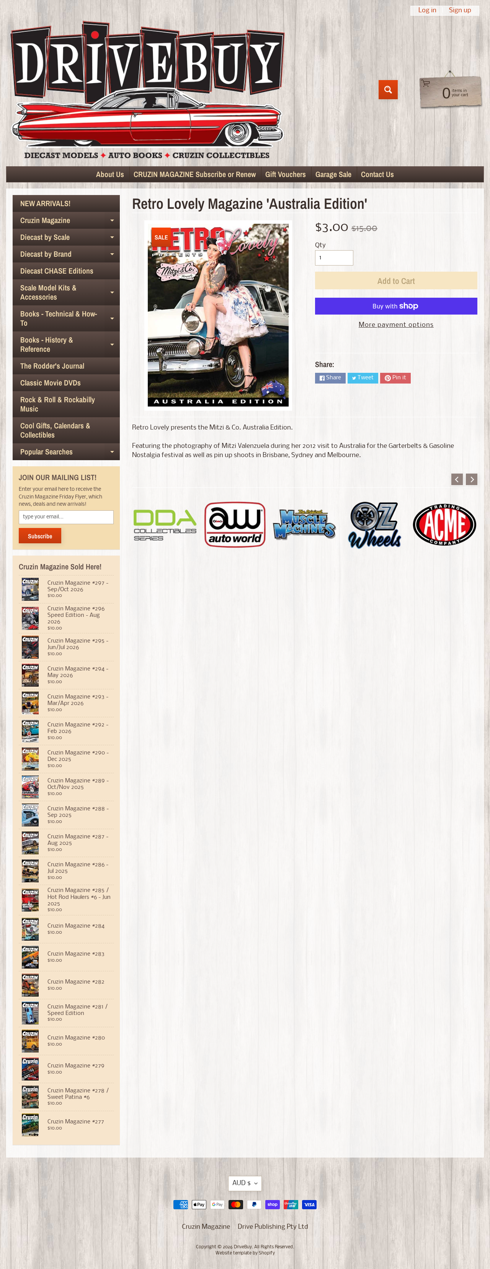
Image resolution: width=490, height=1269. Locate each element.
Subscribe (40, 536)
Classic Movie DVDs (50, 382)
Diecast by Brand (70, 255)
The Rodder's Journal (52, 366)
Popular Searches (70, 453)
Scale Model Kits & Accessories (70, 292)
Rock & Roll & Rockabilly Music (57, 404)
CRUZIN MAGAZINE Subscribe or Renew (195, 174)
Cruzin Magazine (70, 222)
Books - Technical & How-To (70, 318)
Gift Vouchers (285, 174)
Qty (320, 245)
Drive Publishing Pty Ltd (273, 1227)
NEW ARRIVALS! (45, 203)
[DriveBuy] (146, 89)
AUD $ (241, 1183)
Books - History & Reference (70, 344)
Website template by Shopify (245, 1253)
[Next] (471, 479)
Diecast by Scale (70, 239)
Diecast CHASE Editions (56, 271)
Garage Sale (333, 174)
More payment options (396, 325)
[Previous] (457, 479)
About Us (110, 174)
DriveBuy (243, 1247)
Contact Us (377, 174)
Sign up (460, 11)
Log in (427, 11)
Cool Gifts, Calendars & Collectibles (55, 430)
